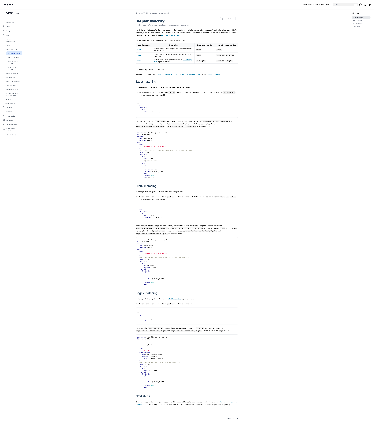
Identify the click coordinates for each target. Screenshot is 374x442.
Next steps (356, 26)
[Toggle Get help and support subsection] (20, 130)
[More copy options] (237, 18)
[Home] (136, 13)
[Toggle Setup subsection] (20, 31)
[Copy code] (235, 101)
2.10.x (141, 13)
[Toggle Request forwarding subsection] (20, 73)
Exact (139, 50)
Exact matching (358, 17)
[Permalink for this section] (158, 81)
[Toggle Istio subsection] (20, 35)
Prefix (139, 55)
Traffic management (150, 13)
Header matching (229, 418)
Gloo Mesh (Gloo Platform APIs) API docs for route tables (179, 74)
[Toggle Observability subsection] (20, 116)
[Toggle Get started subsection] (20, 22)
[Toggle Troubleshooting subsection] (20, 124)
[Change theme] (370, 5)
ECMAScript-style (174, 299)
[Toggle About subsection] (20, 26)
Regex (139, 61)
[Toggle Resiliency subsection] (20, 112)
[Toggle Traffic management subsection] (20, 40)
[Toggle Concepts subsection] (20, 45)
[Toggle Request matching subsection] (20, 49)
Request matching (164, 13)
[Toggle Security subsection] (20, 107)
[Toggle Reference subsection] (20, 120)
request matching (213, 74)
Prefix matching (358, 20)
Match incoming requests (170, 35)
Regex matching (358, 23)
